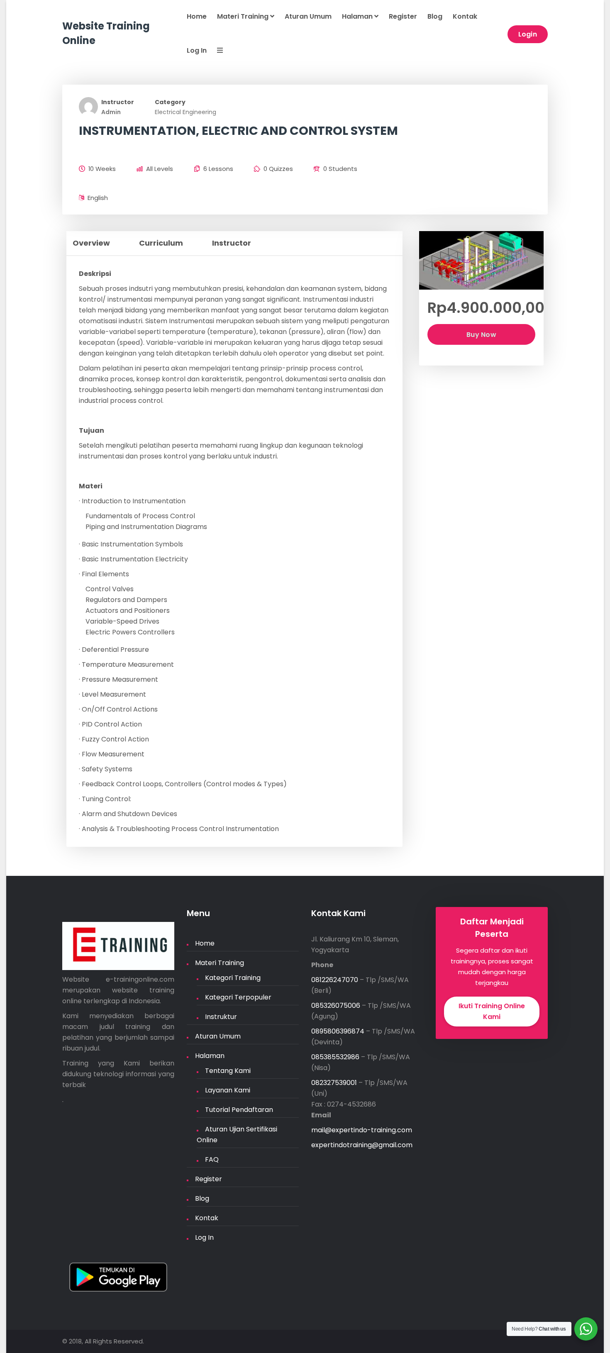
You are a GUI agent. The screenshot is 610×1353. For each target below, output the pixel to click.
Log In (197, 50)
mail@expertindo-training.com (361, 1130)
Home (197, 16)
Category (170, 102)
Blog (434, 16)
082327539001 (334, 1082)
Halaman (358, 16)
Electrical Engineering (185, 112)
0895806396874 (337, 1031)
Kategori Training (233, 977)
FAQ (212, 1159)
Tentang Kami (228, 1070)
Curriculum (161, 243)
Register (403, 16)
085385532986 (335, 1057)
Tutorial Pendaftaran (239, 1109)
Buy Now (481, 334)
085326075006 (335, 1005)
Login (527, 34)
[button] (215, 51)
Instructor (117, 102)
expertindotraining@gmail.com (361, 1145)
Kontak (465, 16)
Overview (91, 243)
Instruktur (221, 1016)
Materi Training (243, 16)
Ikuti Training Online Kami (492, 1011)
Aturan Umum (308, 16)
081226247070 (334, 980)
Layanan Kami (227, 1090)
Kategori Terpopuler (238, 997)
